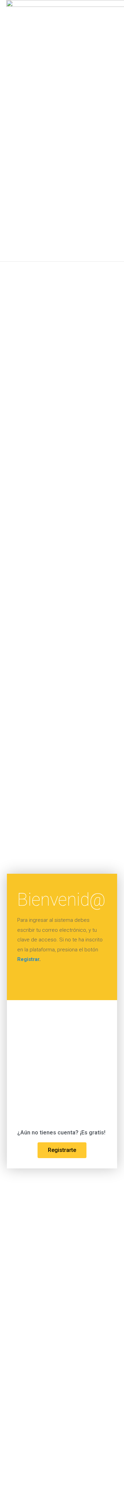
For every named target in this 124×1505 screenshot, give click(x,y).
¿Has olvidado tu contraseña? (62, 1109)
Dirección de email (36, 1019)
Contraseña (32, 1049)
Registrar (28, 959)
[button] (102, 131)
